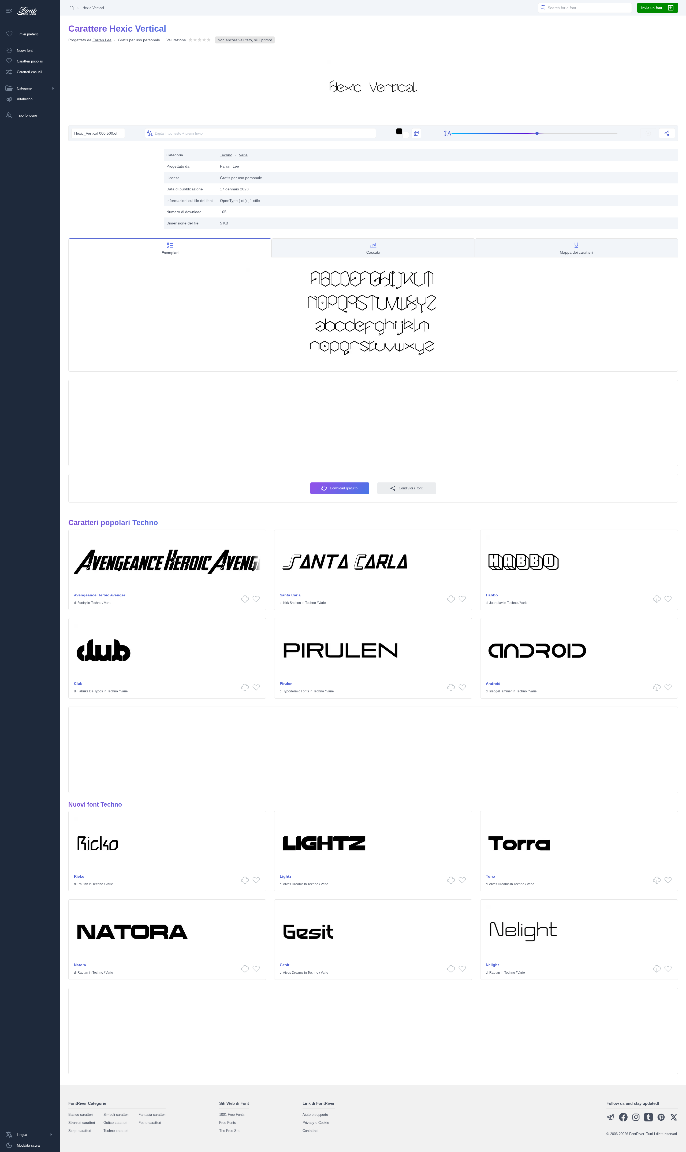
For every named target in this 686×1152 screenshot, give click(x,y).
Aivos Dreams (293, 884)
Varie (243, 155)
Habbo (492, 595)
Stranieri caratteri (81, 1123)
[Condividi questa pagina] (667, 133)
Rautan (82, 884)
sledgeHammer (500, 691)
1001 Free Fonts (232, 1115)
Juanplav (496, 603)
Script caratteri (79, 1131)
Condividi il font (411, 488)
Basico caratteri (80, 1115)
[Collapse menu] (9, 11)
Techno (226, 155)
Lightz (285, 876)
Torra (490, 876)
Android (493, 683)
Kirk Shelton (292, 603)
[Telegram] (610, 1120)
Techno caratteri (115, 1131)
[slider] (535, 133)
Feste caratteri (150, 1123)
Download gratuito (343, 488)
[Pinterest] (661, 1120)
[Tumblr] (648, 1120)
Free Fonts (227, 1123)
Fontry (82, 603)
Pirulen (286, 683)
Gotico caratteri (115, 1123)
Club (78, 683)
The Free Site (229, 1131)
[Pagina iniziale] (71, 8)
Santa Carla (290, 595)
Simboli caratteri (116, 1115)
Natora (80, 965)
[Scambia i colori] (416, 133)
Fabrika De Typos (90, 691)
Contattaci (310, 1131)
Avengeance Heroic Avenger (99, 595)
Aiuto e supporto (315, 1115)
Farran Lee (101, 40)
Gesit (284, 965)
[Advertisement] (113, 186)
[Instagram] (636, 1120)
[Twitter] (673, 1120)
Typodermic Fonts (296, 691)
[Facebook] (623, 1120)
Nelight (492, 965)
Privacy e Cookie (316, 1123)
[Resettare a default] (648, 133)
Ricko (79, 876)
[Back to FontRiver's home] (25, 11)
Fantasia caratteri (152, 1115)
